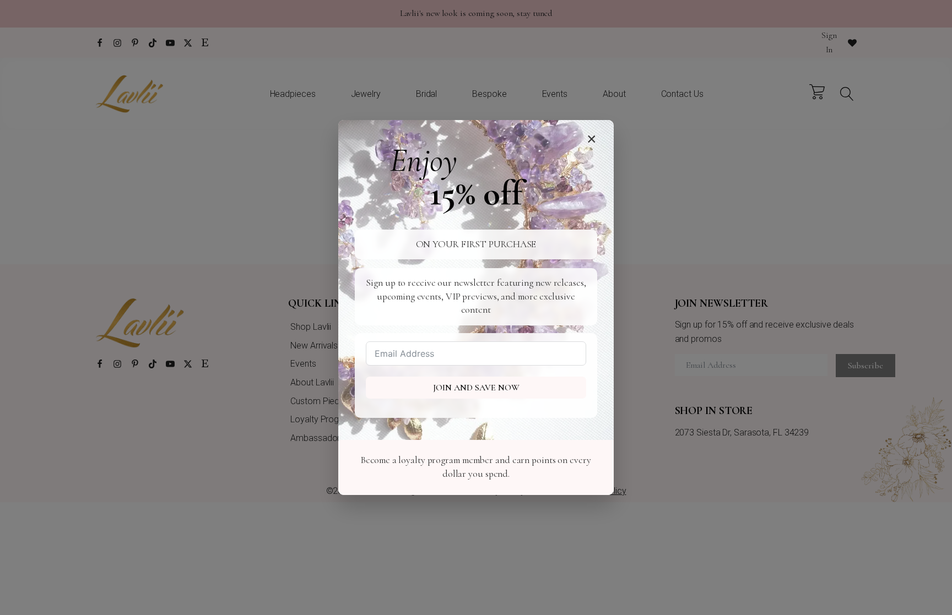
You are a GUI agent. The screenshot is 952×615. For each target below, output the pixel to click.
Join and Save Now (476, 387)
